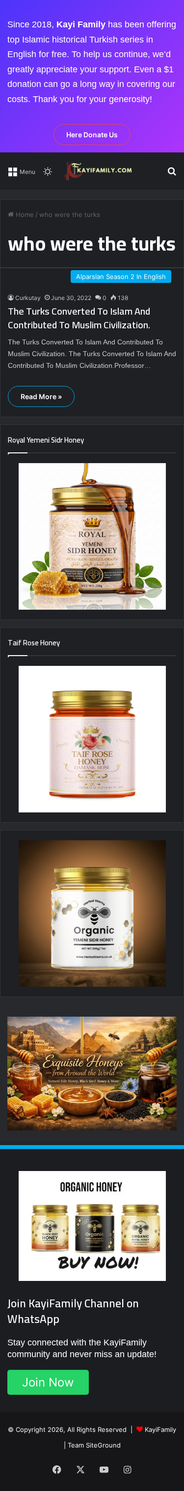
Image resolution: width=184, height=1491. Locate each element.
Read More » (41, 396)
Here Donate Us (92, 134)
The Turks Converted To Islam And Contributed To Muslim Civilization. (79, 318)
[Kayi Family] (99, 171)
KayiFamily (160, 1429)
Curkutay (28, 297)
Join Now (48, 1382)
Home (24, 214)
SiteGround (103, 1445)
